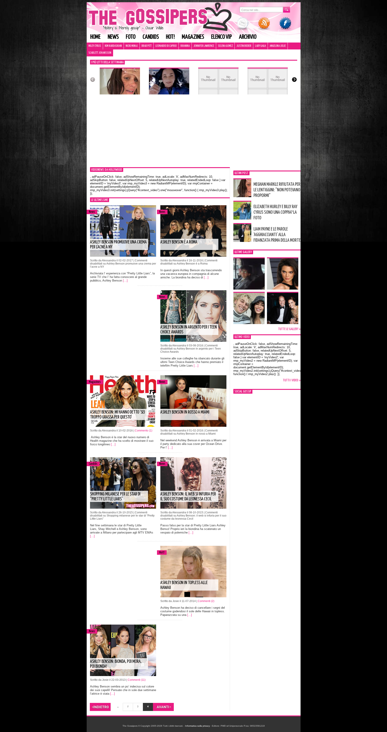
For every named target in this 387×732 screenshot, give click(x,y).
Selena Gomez (225, 46)
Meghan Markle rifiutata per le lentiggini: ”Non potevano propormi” (277, 190)
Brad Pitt (147, 46)
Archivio (247, 37)
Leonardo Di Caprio (166, 46)
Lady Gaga (260, 46)
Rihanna (185, 46)
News (113, 37)
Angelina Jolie (278, 46)
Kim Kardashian (113, 46)
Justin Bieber (243, 46)
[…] (125, 280)
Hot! (170, 37)
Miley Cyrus (94, 46)
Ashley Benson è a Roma (178, 242)
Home (95, 37)
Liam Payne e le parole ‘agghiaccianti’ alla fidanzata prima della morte (277, 235)
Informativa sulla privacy (197, 726)
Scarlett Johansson (99, 52)
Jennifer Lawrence (204, 46)
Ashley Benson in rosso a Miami (184, 412)
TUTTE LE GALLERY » (289, 329)
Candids (151, 37)
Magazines (193, 37)
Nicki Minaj (132, 46)
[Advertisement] (194, 133)
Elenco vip (221, 37)
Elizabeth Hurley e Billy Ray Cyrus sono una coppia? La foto (275, 212)
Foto (130, 37)
